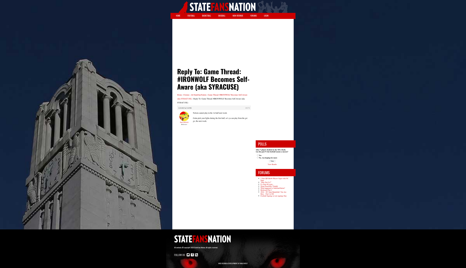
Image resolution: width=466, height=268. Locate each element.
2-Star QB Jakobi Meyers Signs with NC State (274, 179)
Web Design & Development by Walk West (233, 263)
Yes (260, 155)
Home (178, 15)
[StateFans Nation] (233, 6)
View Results (272, 164)
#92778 (247, 108)
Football (191, 15)
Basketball (206, 15)
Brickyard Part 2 (266, 190)
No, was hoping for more (268, 157)
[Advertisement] (233, 38)
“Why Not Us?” (266, 182)
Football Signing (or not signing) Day (274, 196)
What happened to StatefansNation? (273, 188)
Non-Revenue (238, 15)
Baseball (221, 15)
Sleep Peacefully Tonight (269, 186)
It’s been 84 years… (267, 184)
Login (266, 15)
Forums (253, 15)
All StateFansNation (198, 94)
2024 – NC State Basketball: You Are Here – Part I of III (273, 193)
